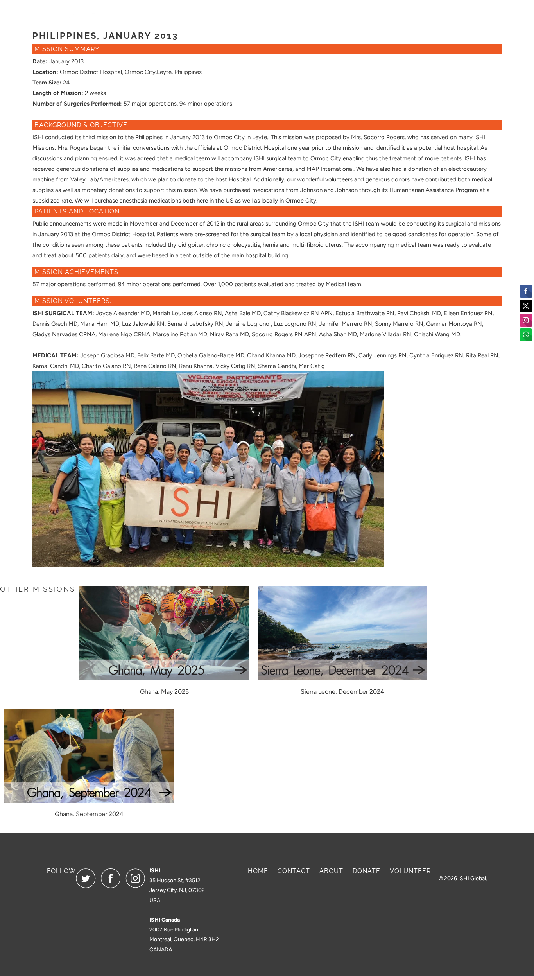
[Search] (492, 14)
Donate (312, 14)
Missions (385, 14)
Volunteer (449, 14)
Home (258, 871)
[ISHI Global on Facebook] (112, 878)
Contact (294, 871)
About (348, 14)
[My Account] (479, 14)
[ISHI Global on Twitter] (87, 878)
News (420, 14)
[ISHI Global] (71, 13)
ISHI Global (472, 878)
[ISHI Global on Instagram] (137, 878)
